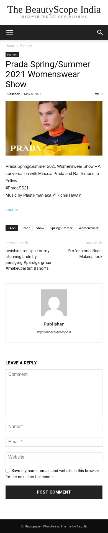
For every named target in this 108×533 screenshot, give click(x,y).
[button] (100, 32)
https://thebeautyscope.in (54, 332)
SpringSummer (61, 228)
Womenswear (89, 228)
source (12, 209)
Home (10, 45)
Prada (26, 228)
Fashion (26, 45)
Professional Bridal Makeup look (85, 253)
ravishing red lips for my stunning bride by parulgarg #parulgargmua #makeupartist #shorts (28, 259)
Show (40, 228)
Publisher (13, 94)
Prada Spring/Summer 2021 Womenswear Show (48, 74)
